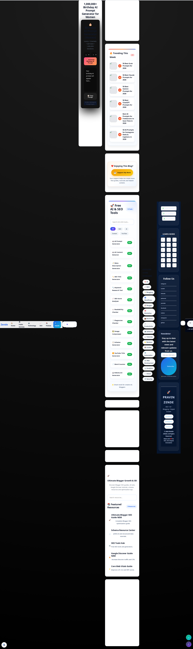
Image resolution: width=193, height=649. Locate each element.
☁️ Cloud (147, 373)
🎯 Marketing (147, 312)
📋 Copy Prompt (90, 96)
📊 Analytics (148, 368)
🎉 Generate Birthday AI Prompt (90, 61)
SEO (119, 229)
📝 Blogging (148, 292)
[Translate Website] (4, 645)
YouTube (124, 233)
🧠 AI (146, 282)
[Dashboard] (90, 117)
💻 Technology (32, 324)
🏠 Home (13, 324)
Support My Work (122, 172)
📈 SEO (41, 324)
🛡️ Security (148, 379)
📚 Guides (147, 347)
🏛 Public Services (21, 324)
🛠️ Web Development (148, 362)
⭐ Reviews (148, 342)
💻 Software (148, 331)
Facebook (169, 416)
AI (126, 229)
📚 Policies (48, 324)
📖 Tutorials (148, 337)
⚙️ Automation (148, 354)
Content (114, 233)
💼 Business (148, 318)
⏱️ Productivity (148, 325)
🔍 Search (57, 324)
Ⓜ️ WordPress (148, 299)
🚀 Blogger (148, 305)
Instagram (168, 421)
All (113, 229)
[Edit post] (90, 135)
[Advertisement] (122, 19)
